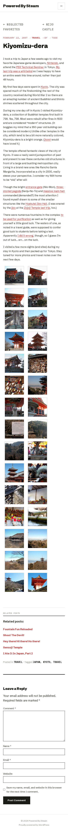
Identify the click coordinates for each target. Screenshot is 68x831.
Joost (47, 139)
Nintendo (52, 63)
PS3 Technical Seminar (30, 67)
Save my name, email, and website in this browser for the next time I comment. (34, 789)
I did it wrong (25, 235)
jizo (13, 207)
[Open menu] (61, 6)
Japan (36, 662)
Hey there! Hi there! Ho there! (21, 641)
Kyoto (44, 86)
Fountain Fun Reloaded (18, 629)
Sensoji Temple (12, 647)
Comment (9, 708)
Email (7, 759)
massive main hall (54, 191)
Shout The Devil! (13, 635)
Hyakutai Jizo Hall (36, 203)
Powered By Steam (21, 6)
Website (7, 773)
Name (7, 746)
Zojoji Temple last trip (37, 207)
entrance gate (34, 187)
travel (36, 37)
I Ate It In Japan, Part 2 (18, 653)
